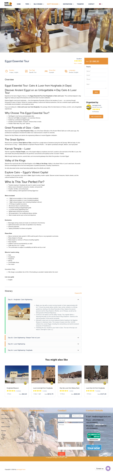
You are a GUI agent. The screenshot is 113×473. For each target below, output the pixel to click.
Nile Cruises (38, 4)
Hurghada (32, 414)
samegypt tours (96, 105)
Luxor (31, 418)
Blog (2, 439)
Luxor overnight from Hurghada (43, 388)
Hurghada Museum (13, 388)
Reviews (3, 431)
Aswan (31, 422)
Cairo (31, 426)
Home (19, 4)
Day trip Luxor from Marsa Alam (69, 388)
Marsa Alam (33, 431)
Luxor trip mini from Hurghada (95, 388)
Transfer (80, 4)
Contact (91, 4)
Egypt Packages (52, 4)
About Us (3, 414)
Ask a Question (96, 116)
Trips (27, 4)
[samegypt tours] (25, 383)
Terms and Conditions (7, 418)
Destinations (67, 4)
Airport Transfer (5, 426)
